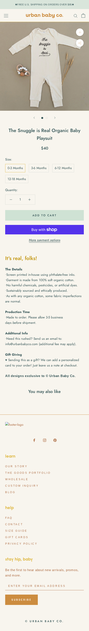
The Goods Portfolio (28, 472)
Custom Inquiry (22, 485)
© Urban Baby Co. (44, 621)
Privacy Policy (21, 543)
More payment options (44, 240)
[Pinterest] (55, 440)
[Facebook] (34, 440)
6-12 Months (63, 168)
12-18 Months (17, 179)
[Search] (76, 15)
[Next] (55, 118)
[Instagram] (44, 440)
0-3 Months (15, 168)
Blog (10, 492)
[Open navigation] (6, 15)
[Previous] (34, 118)
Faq (9, 517)
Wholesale (16, 479)
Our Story (16, 466)
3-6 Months (38, 168)
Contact (14, 524)
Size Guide (16, 530)
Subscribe (21, 600)
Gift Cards (17, 537)
